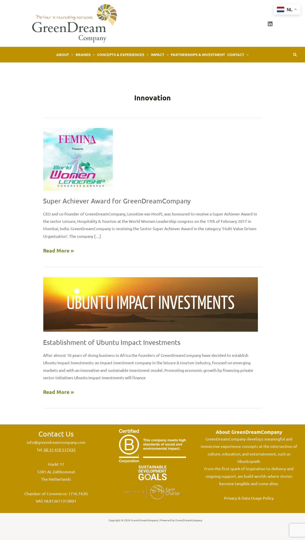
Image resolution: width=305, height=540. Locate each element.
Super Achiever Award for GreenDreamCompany (117, 201)
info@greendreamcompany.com (56, 442)
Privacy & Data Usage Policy (249, 498)
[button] (71, 55)
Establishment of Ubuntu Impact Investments (111, 342)
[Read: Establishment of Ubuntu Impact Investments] (150, 304)
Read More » (58, 251)
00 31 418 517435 (59, 449)
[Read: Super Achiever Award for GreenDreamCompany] (78, 158)
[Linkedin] (270, 24)
